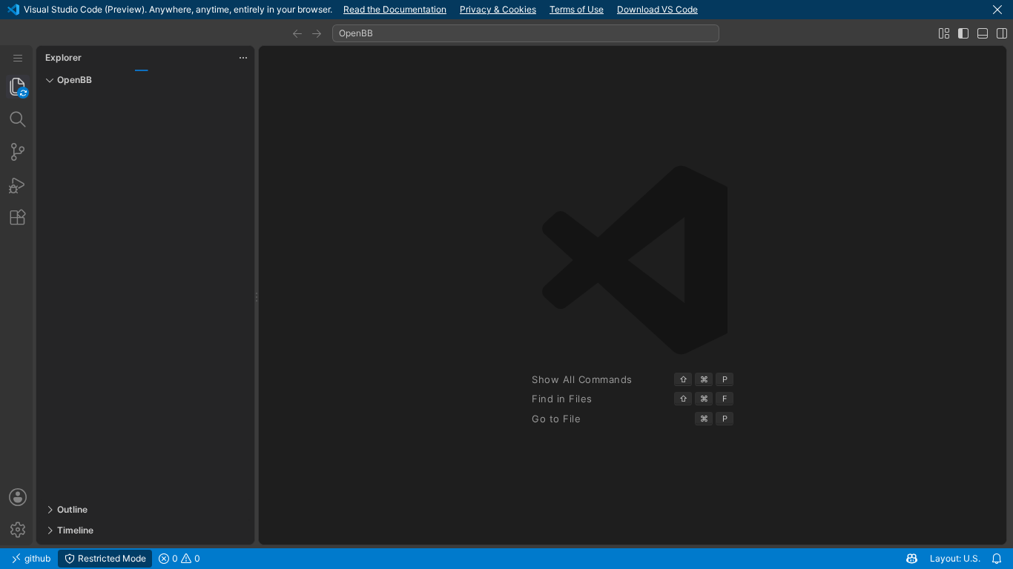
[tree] (145, 294)
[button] (997, 9)
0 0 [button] (185, 558)
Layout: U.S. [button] (955, 558)
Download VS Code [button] (657, 9)
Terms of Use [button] (577, 9)
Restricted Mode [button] (111, 558)
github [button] (36, 558)
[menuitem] (17, 58)
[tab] (17, 86)
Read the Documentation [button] (394, 9)
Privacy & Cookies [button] (498, 9)
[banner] (506, 9)
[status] (506, 558)
